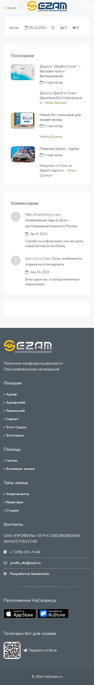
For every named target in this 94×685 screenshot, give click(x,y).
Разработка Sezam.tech (29, 574)
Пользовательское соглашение (32, 369)
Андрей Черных (51, 88)
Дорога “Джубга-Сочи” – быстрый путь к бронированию (60, 71)
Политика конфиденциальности (33, 363)
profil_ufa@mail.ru (25, 563)
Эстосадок (15, 435)
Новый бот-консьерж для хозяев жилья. (60, 117)
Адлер (11, 394)
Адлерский (15, 402)
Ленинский (15, 410)
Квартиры (14, 502)
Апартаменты (17, 494)
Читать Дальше (55, 103)
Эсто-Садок (16, 427)
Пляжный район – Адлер (59, 148)
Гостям (11, 460)
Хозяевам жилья (20, 469)
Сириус (12, 419)
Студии (12, 510)
